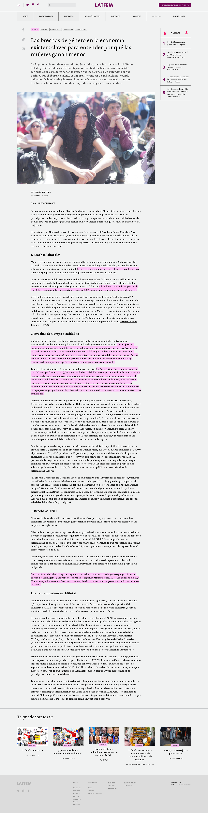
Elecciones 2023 (81, 29)
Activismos (77, 799)
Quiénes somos (179, 16)
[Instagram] (33, 4)
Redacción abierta (92, 16)
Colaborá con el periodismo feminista (174, 5)
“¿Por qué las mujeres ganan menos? (51, 604)
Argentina (44, 29)
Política (76, 796)
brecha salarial (68, 29)
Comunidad (156, 16)
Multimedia (68, 16)
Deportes (76, 805)
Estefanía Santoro (41, 192)
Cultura (75, 802)
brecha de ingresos (58, 574)
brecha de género (55, 29)
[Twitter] (27, 4)
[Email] (23, 48)
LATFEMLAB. (115, 16)
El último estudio (125, 282)
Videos (90, 788)
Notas (25, 16)
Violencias (77, 788)
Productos (136, 16)
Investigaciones (46, 16)
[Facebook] (38, 4)
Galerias (91, 791)
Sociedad (76, 791)
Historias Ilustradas (95, 793)
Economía (35, 29)
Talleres (111, 786)
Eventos (111, 783)
